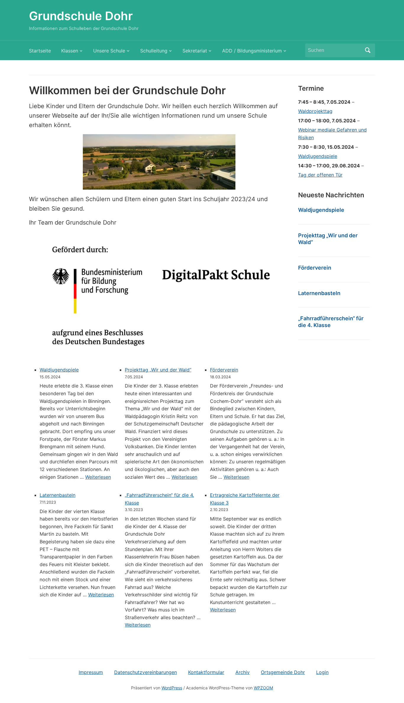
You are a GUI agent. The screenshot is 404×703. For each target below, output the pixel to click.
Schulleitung (153, 51)
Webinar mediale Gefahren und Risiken (332, 133)
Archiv (242, 672)
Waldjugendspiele (59, 370)
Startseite (40, 51)
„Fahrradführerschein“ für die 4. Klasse (330, 321)
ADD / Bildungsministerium (252, 51)
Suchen (367, 50)
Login (322, 672)
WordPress (171, 687)
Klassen (69, 51)
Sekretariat (194, 51)
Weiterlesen (98, 477)
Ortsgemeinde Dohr (283, 672)
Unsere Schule (109, 51)
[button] (159, 162)
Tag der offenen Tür (320, 175)
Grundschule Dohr (81, 16)
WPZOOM (263, 687)
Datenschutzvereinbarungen (145, 672)
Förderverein (224, 370)
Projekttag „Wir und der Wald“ (158, 370)
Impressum (91, 672)
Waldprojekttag (315, 111)
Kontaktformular (206, 672)
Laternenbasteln (57, 495)
